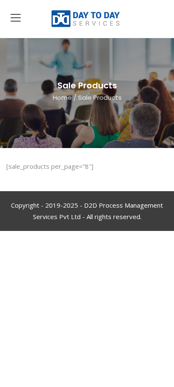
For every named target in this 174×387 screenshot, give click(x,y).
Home (62, 97)
